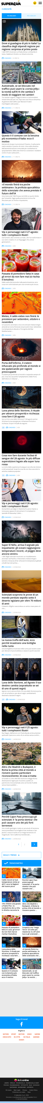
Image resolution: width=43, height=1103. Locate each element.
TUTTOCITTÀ (24, 1085)
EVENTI (21, 1040)
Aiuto (29, 1092)
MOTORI (21, 1034)
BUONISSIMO (22, 1087)
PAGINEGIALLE (20, 1083)
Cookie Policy (33, 1090)
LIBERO (6, 1083)
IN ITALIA (26, 1037)
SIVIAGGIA (36, 1085)
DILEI (30, 1085)
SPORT (13, 1034)
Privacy (25, 1090)
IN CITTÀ (17, 1037)
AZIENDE (36, 1037)
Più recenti (11, 16)
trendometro (16, 863)
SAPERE (37, 1034)
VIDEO (29, 1034)
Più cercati (31, 16)
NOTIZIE (6, 1034)
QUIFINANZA (13, 1087)
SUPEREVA (30, 1087)
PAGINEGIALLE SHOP (32, 1083)
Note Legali (17, 1090)
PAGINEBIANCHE (15, 1085)
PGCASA (6, 1085)
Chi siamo (8, 1090)
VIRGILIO (12, 1083)
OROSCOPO (7, 1037)
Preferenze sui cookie (19, 1092)
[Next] (34, 844)
